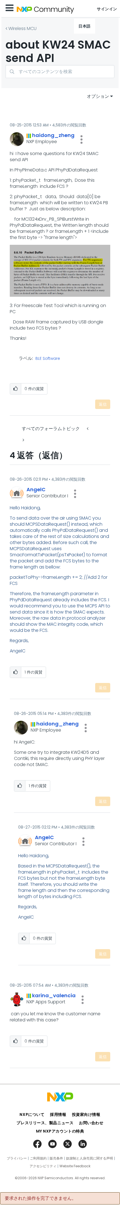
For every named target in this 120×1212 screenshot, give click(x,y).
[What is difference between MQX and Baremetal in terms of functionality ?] (23, 440)
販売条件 (56, 1158)
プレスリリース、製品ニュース (44, 1123)
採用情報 (58, 1114)
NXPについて (32, 1114)
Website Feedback (74, 1166)
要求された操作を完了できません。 (40, 1198)
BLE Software (47, 358)
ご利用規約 (38, 1158)
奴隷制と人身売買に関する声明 (89, 1158)
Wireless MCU (22, 28)
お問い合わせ (91, 1123)
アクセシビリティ (43, 1166)
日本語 (84, 26)
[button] (81, 139)
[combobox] (60, 71)
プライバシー (17, 1158)
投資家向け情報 (86, 1114)
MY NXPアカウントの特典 (60, 1131)
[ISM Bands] (88, 428)
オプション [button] (98, 96)
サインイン (107, 9)
